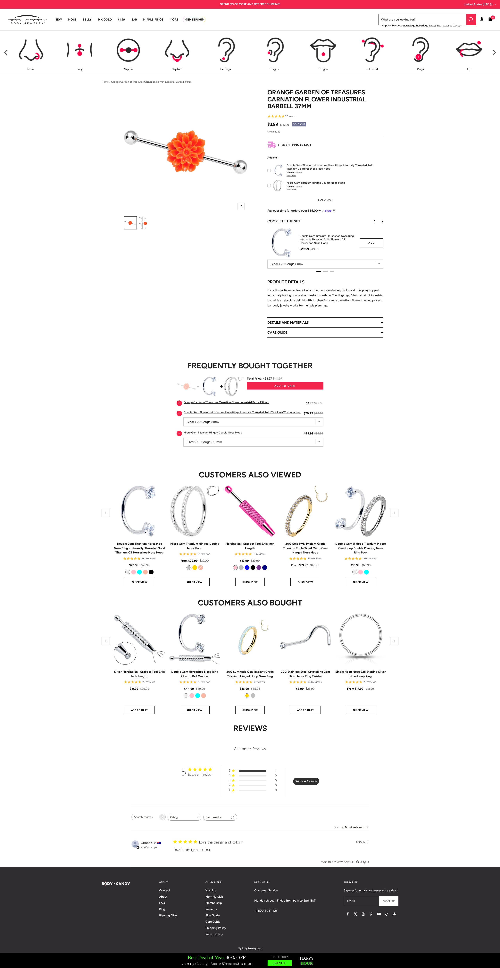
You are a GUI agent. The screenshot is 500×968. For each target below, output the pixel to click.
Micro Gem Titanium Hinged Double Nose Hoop (194, 546)
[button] (106, 513)
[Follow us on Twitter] (355, 914)
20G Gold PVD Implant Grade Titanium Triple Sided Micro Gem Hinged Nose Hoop (305, 548)
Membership (213, 903)
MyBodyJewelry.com (250, 948)
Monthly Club (214, 896)
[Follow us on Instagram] (363, 914)
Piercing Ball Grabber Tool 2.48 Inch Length (249, 546)
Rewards (211, 909)
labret (432, 25)
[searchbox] (144, 817)
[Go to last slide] (372, 221)
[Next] (493, 52)
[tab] (318, 271)
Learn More (291, 175)
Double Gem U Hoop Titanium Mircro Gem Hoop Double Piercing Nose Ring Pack (360, 548)
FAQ (162, 903)
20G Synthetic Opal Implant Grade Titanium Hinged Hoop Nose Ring (250, 674)
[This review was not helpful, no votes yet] (364, 862)
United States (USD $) (478, 4)
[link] (127, 572)
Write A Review (306, 781)
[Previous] (6, 52)
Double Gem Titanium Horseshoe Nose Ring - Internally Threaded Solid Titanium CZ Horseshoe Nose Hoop (327, 239)
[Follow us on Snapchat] (394, 914)
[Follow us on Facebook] (348, 914)
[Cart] (490, 19)
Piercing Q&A (168, 915)
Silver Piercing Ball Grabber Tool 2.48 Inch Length (139, 674)
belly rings (422, 25)
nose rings (409, 25)
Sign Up (389, 901)
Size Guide (212, 915)
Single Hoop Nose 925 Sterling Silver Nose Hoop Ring (360, 674)
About (163, 896)
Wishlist (210, 890)
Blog (162, 909)
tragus (456, 25)
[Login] (482, 19)
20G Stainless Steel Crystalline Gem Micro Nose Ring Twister (305, 674)
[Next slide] (379, 221)
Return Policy (214, 934)
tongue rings (444, 25)
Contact (164, 890)
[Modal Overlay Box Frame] (250, 960)
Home (105, 81)
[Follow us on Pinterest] (371, 914)
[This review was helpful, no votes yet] (357, 862)
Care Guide (212, 921)
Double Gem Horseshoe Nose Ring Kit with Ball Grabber (194, 674)
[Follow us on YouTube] (379, 914)
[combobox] (184, 817)
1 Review (290, 116)
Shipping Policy (215, 928)
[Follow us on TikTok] (387, 914)
